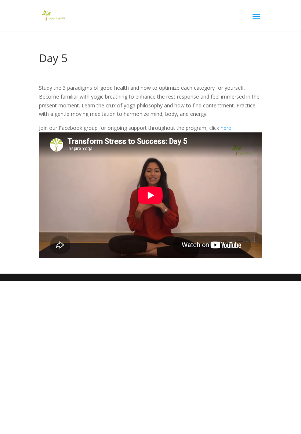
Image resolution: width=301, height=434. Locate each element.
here (226, 127)
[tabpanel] (150, 170)
